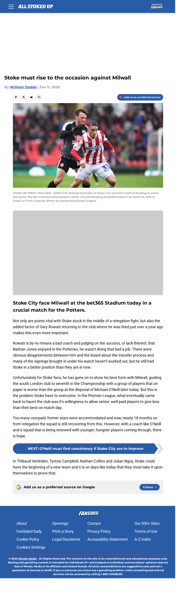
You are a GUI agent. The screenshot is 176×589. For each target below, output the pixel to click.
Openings (60, 523)
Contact (94, 523)
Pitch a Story (63, 531)
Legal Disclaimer (66, 539)
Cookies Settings (31, 547)
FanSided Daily (29, 531)
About (22, 523)
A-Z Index (143, 539)
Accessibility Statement (107, 539)
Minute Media (27, 558)
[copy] (39, 97)
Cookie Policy (28, 539)
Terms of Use (146, 531)
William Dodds (23, 87)
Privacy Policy (99, 531)
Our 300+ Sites (147, 523)
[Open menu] (11, 6)
